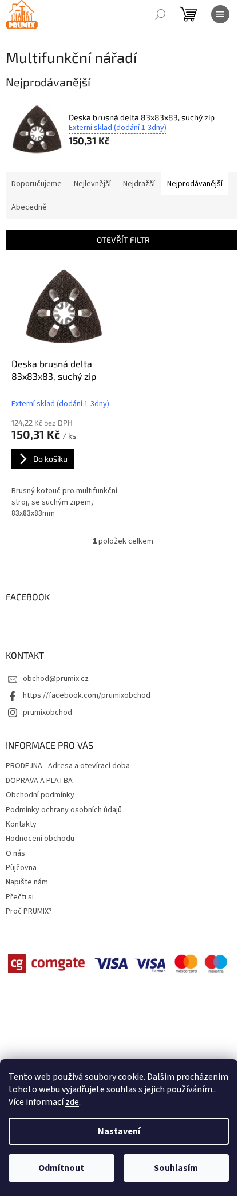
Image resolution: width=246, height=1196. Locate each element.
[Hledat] (160, 14)
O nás (15, 853)
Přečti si (20, 897)
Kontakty (21, 824)
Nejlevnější (92, 184)
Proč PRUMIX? (29, 911)
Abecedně (29, 207)
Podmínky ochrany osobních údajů (64, 810)
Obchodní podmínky (40, 795)
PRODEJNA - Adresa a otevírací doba (68, 766)
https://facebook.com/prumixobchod (86, 695)
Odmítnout (61, 1168)
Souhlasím (176, 1168)
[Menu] (220, 14)
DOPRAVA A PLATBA (39, 780)
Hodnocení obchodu (40, 838)
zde (72, 1102)
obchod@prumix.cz (56, 678)
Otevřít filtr (123, 240)
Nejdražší (139, 184)
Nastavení (119, 1131)
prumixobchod (47, 712)
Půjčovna (21, 868)
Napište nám (27, 882)
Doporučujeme (36, 184)
